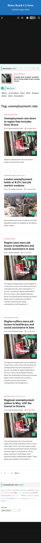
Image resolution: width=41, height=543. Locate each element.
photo (33, 495)
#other (4, 96)
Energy (37, 490)
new (36, 493)
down (12, 493)
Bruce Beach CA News (20, 5)
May (2, 490)
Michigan (3, 501)
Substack (26, 492)
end (27, 495)
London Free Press (19, 74)
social (8, 495)
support (19, 493)
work (4, 498)
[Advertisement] (20, 42)
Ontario (30, 492)
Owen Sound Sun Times (11, 114)
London (3, 493)
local (6, 493)
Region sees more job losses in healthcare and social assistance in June (19, 245)
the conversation (18, 498)
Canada (16, 495)
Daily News (11, 498)
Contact (17, 490)
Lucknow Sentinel (9, 238)
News (23, 495)
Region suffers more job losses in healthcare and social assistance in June (19, 324)
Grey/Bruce (7, 396)
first (30, 495)
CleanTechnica (23, 490)
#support (35, 93)
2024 (20, 495)
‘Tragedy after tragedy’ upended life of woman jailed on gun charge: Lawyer (27, 79)
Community (4, 495)
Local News (8, 490)
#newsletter (19, 96)
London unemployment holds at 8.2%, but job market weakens (18, 182)
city (23, 498)
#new (22, 93)
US (34, 490)
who (33, 493)
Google (12, 495)
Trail (23, 492)
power (9, 493)
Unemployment (20, 175)
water (31, 498)
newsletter (30, 490)
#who (10, 96)
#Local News (14, 93)
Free (25, 498)
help (28, 498)
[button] (37, 68)
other (15, 493)
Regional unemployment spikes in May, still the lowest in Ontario (19, 403)
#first (28, 93)
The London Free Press (15, 189)
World (13, 490)
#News (4, 93)
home (7, 498)
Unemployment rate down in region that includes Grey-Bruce (20, 121)
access (33, 498)
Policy (7, 501)
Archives (4, 507)
